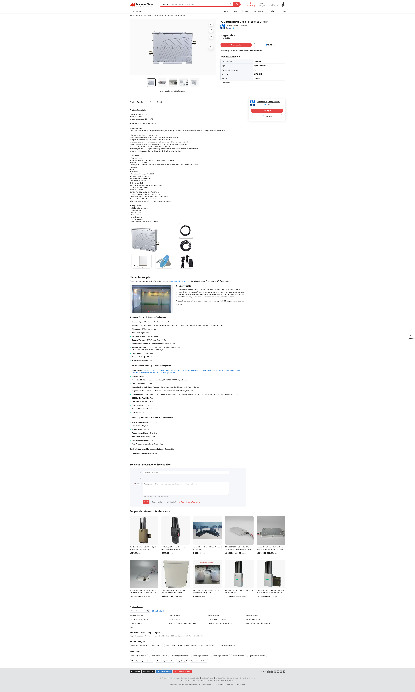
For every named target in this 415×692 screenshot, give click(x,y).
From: (140, 472)
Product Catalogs (160, 611)
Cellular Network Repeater (227, 645)
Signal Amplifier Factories (180, 656)
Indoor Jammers (174, 615)
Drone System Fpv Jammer (165, 373)
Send (146, 502)
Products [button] (164, 4)
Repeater (183, 15)
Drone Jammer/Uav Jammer (190, 370)
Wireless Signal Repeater (165, 661)
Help (246, 11)
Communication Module (139, 645)
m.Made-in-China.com (212, 680)
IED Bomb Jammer (136, 623)
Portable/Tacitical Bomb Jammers (219, 623)
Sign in (283, 6)
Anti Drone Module (172, 370)
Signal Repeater (191, 645)
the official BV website (179, 281)
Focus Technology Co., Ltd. (192, 684)
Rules (284, 11)
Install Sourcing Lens (184, 671)
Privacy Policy (240, 684)
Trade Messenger (164, 671)
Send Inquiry (236, 45)
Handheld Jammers (136, 615)
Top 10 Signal (182, 661)
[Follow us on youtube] (278, 671)
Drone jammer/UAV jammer (217, 619)
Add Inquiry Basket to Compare (173, 91)
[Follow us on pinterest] (281, 671)
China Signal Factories (138, 656)
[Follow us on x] (272, 671)
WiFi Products (156, 645)
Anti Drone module (175, 619)
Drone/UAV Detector (253, 619)
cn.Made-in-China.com (227, 680)
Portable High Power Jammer (139, 619)
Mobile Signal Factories (200, 656)
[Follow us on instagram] (275, 671)
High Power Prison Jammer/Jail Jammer (182, 623)
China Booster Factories (159, 656)
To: (141, 478)
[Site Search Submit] (237, 4)
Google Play (148, 671)
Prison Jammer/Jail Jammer (211, 370)
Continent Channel (232, 678)
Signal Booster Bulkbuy (199, 661)
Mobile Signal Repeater (220, 656)
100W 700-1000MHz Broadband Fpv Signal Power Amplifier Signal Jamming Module (238, 549)
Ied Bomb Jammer (228, 370)
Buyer (236, 11)
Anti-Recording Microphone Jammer (258, 623)
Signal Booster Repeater (257, 656)
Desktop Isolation (213, 615)
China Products (174, 678)
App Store (135, 671)
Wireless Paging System (174, 645)
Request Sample (256, 50)
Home (132, 15)
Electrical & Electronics (143, 15)
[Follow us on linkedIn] (284, 671)
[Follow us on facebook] (268, 671)
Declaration (230, 684)
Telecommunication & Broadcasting (165, 15)
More (131, 665)
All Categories (137, 11)
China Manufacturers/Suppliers (190, 678)
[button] (230, 4)
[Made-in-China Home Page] (141, 4)
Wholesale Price (220, 678)
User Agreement (219, 684)
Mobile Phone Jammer (147, 373)
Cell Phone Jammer (158, 370)
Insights (253, 678)
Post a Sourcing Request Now (190, 502)
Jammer (147, 370)
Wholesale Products (207, 678)
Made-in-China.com (198, 680)
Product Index (244, 678)
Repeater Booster (238, 656)
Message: (138, 484)
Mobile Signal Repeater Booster (141, 661)
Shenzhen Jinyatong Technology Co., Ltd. (239, 26)
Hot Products (164, 678)
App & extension (259, 11)
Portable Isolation (252, 615)
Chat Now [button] (271, 45)
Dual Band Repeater (208, 645)
